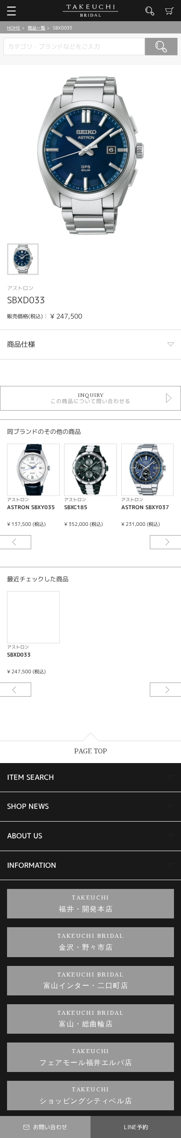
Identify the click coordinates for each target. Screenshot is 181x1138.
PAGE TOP (90, 751)
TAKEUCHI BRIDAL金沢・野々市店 (90, 942)
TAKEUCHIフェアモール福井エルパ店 (86, 1057)
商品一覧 (36, 28)
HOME (13, 28)
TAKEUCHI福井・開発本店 (86, 903)
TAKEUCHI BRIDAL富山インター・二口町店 (86, 980)
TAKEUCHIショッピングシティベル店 (86, 1095)
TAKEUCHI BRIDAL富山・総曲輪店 (90, 1019)
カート (169, 11)
